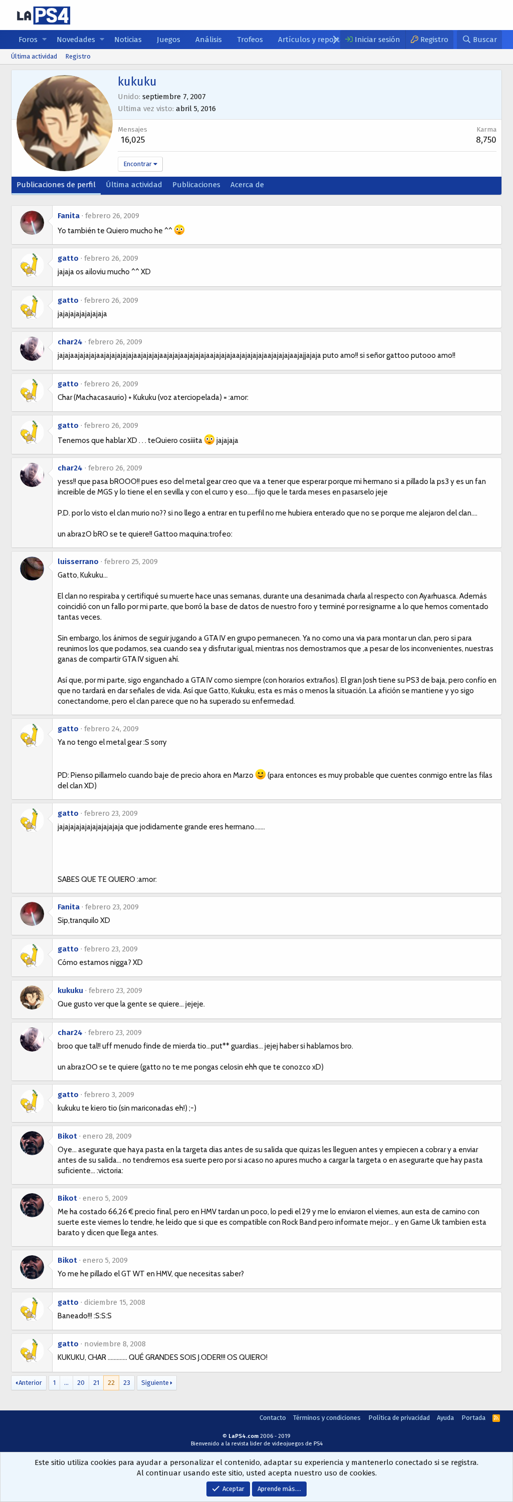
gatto (68, 258)
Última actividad (34, 56)
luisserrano (78, 561)
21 (96, 1382)
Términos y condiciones (327, 1417)
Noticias (128, 39)
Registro (78, 56)
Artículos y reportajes (315, 39)
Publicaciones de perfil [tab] (56, 184)
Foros (28, 39)
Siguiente (155, 1382)
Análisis (208, 39)
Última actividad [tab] (134, 184)
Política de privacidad (399, 1417)
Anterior (30, 1382)
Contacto (273, 1417)
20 (81, 1382)
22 (111, 1382)
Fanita (69, 215)
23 (126, 1382)
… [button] (66, 1382)
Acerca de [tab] (247, 184)
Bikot (67, 1136)
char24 (70, 341)
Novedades (76, 39)
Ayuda (445, 1417)
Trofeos (250, 39)
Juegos (168, 39)
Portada (473, 1417)
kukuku (70, 990)
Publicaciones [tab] (196, 184)
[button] (44, 40)
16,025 (133, 140)
